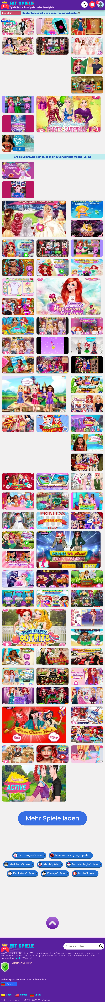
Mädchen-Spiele (19, 864)
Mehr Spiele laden (52, 818)
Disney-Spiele (56, 873)
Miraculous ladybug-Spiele (71, 855)
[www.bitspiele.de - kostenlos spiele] (18, 947)
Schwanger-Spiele (30, 855)
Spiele (18, 958)
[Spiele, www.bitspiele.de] (18, 5)
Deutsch (11, 984)
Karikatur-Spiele (23, 873)
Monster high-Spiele (85, 864)
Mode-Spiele (86, 873)
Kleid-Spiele (51, 864)
